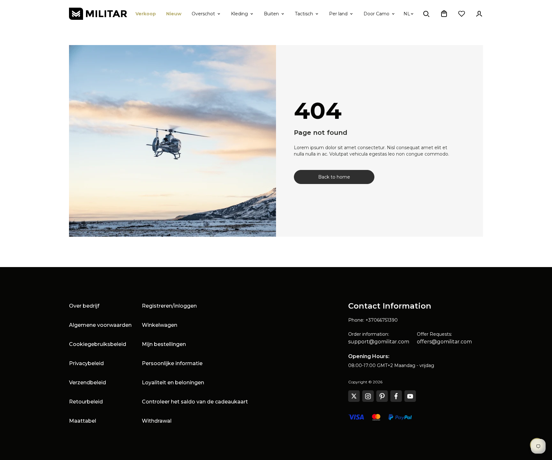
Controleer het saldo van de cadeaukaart (195, 402)
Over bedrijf (84, 306)
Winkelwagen (159, 325)
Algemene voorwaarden (100, 325)
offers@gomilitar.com (444, 342)
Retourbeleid (86, 402)
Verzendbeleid (87, 382)
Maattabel (82, 421)
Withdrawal (157, 421)
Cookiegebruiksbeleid (97, 344)
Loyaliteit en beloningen (173, 382)
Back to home (334, 177)
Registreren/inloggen (169, 306)
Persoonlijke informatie (172, 363)
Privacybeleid (86, 363)
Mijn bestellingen (164, 344)
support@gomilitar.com (378, 342)
